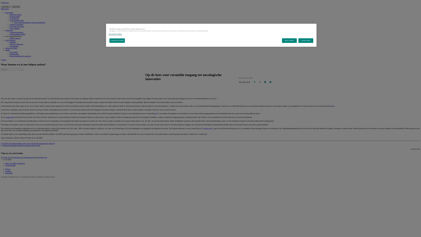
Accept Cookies (305, 40)
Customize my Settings (117, 40)
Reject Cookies (289, 40)
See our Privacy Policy (115, 34)
